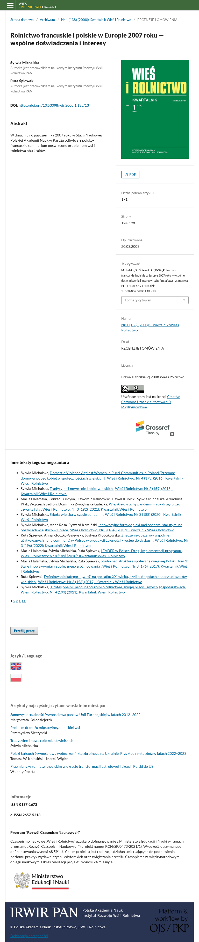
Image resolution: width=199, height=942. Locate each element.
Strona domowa (22, 20)
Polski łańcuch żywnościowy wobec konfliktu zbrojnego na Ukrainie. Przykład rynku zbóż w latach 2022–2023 (98, 753)
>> (24, 601)
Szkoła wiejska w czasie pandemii (76, 514)
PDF (132, 174)
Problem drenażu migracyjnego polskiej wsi (45, 727)
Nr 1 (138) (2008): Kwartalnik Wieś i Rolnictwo (96, 20)
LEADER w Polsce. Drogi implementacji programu (141, 550)
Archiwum (47, 20)
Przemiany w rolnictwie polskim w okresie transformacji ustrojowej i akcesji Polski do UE (81, 766)
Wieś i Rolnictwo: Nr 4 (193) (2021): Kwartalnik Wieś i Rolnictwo (73, 592)
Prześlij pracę (24, 631)
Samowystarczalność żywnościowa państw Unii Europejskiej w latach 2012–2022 (75, 714)
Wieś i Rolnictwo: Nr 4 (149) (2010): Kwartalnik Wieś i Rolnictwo (73, 556)
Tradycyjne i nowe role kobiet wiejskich (81, 488)
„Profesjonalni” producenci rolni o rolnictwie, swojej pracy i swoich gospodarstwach (118, 587)
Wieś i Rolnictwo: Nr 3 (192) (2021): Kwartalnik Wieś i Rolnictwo (94, 509)
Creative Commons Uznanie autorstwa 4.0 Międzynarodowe (150, 402)
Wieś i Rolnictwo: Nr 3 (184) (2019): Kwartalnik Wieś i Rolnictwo (122, 530)
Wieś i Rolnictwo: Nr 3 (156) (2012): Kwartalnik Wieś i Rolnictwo (90, 581)
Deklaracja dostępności (29, 935)
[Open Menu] (10, 5)
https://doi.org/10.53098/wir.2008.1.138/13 (54, 105)
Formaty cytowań (138, 300)
